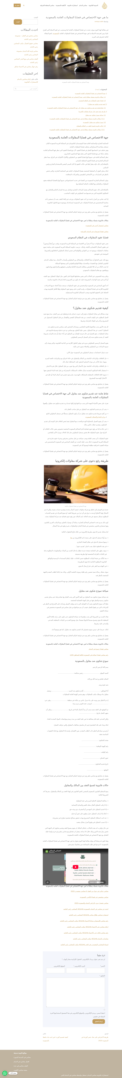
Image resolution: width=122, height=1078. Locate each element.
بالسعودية (56, 33)
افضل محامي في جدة (21, 1066)
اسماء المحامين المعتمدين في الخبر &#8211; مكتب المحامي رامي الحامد (84, 944)
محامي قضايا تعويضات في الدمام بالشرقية (94, 231)
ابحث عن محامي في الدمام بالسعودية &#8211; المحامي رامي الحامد (85, 909)
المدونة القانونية (93, 5)
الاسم (102, 966)
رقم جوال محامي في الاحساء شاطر (26, 67)
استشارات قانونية (72, 5)
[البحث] (23, 5)
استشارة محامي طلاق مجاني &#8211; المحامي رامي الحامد (88, 915)
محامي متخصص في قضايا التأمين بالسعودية (94, 897)
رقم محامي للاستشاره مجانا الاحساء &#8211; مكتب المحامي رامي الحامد (84, 921)
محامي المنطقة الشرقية (47, 5)
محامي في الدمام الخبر (68, 1075)
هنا (71, 538)
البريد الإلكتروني (79, 966)
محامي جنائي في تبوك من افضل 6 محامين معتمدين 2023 (89, 891)
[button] (4, 1073)
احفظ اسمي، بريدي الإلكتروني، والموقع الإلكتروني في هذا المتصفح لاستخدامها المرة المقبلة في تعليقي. (77, 1014)
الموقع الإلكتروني (59, 966)
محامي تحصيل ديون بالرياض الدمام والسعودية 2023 (91, 903)
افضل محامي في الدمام (21, 1061)
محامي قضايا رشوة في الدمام (98, 649)
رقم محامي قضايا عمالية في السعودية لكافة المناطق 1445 (89, 655)
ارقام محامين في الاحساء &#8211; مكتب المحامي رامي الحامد (87, 927)
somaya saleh (99, 21)
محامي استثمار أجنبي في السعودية (97, 225)
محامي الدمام (83, 5)
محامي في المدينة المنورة (22, 1057)
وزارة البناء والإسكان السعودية (95, 417)
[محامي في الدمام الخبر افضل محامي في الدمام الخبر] (104, 5)
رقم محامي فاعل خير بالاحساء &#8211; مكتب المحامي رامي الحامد (86, 933)
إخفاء (97, 89)
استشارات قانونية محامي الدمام (97, 1075)
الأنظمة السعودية (61, 5)
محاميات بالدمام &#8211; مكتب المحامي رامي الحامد (90, 939)
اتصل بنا (17, 5)
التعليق (102, 976)
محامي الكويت (18, 1070)
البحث (36, 17)
